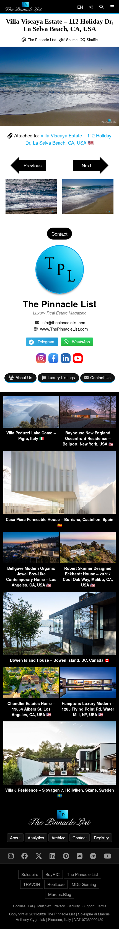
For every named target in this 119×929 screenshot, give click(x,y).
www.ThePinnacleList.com (64, 329)
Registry (101, 837)
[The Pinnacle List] (59, 818)
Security (74, 905)
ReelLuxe (55, 884)
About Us (23, 377)
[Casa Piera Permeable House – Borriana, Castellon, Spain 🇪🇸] (59, 512)
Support (88, 905)
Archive (58, 837)
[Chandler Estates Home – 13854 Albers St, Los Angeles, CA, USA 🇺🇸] (31, 696)
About (15, 837)
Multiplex (44, 905)
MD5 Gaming (84, 884)
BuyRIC (52, 874)
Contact (80, 837)
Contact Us (100, 377)
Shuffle (92, 39)
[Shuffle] (90, 7)
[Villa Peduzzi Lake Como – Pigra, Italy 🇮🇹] (31, 426)
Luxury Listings (61, 377)
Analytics (36, 837)
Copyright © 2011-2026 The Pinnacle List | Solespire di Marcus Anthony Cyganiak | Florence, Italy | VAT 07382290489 (59, 916)
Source (71, 39)
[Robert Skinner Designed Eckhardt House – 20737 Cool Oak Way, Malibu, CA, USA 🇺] (88, 561)
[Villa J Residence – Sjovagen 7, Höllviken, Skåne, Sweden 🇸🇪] (59, 783)
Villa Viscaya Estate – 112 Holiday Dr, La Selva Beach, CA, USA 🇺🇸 (68, 139)
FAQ (31, 905)
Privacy (59, 905)
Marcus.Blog (59, 894)
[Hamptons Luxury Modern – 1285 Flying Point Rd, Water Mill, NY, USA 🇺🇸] (88, 696)
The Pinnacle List (42, 39)
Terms (101, 905)
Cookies (19, 905)
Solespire (29, 874)
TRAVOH (31, 884)
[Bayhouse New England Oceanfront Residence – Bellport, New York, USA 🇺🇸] (88, 426)
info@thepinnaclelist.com (64, 322)
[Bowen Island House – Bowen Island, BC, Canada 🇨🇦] (59, 653)
